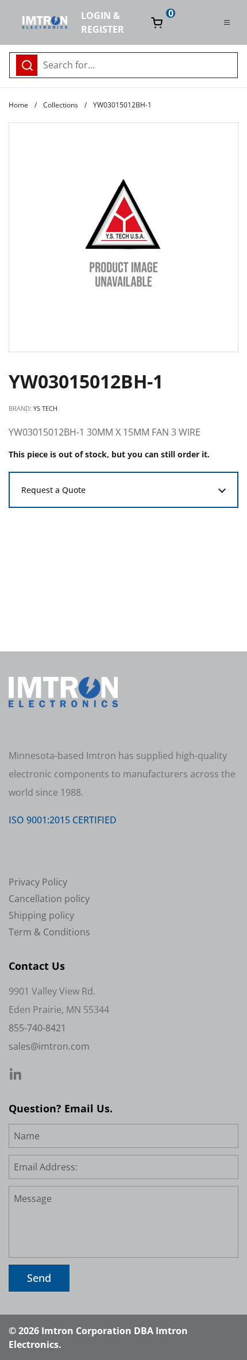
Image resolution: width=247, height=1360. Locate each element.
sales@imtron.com (49, 1046)
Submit (226, 63)
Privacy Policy (38, 882)
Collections (60, 105)
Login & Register (102, 22)
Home (18, 105)
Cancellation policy (49, 898)
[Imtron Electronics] (44, 22)
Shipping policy (41, 915)
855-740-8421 (37, 1028)
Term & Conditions (49, 932)
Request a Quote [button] (53, 489)
